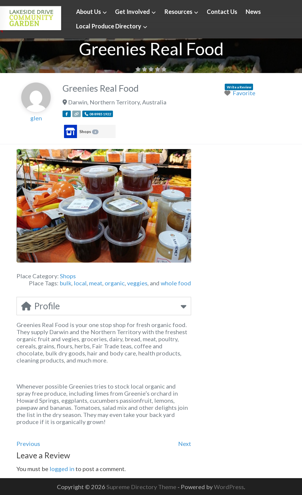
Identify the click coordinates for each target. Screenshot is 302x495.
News (253, 11)
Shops (87, 131)
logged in (62, 468)
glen (36, 118)
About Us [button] (88, 11)
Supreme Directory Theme (142, 486)
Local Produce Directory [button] (108, 26)
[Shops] (70, 131)
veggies (137, 283)
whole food (176, 283)
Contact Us (222, 11)
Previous (28, 443)
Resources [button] (178, 11)
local (80, 283)
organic (115, 283)
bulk (65, 283)
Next (184, 443)
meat (95, 283)
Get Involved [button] (132, 11)
